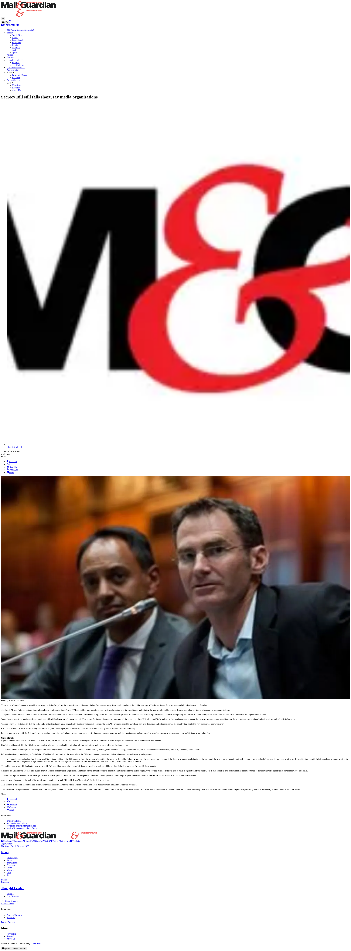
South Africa (12, 858)
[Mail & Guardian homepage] (175, 9)
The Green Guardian (10, 901)
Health (9, 868)
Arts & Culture (7, 903)
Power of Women (14, 915)
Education (11, 865)
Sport (9, 875)
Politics (4, 880)
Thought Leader (12, 888)
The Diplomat (13, 896)
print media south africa (17, 823)
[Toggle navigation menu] (3, 18)
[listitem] (6, 841)
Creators (8, 844)
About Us (11, 939)
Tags (3, 844)
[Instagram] (4, 25)
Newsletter (11, 934)
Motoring (11, 870)
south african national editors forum (22, 828)
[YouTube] (17, 25)
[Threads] (9, 25)
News (5, 852)
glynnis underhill (14, 821)
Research (11, 936)
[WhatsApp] (15, 25)
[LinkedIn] (6, 25)
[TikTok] (11, 25)
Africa (9, 860)
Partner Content (8, 922)
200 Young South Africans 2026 (15, 846)
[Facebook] (2, 25)
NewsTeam (36, 943)
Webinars (11, 917)
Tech (9, 872)
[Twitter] (13, 25)
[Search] (10, 22)
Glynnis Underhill (14, 447)
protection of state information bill (21, 826)
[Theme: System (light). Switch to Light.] (5, 22)
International (12, 863)
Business (5, 882)
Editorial (10, 894)
